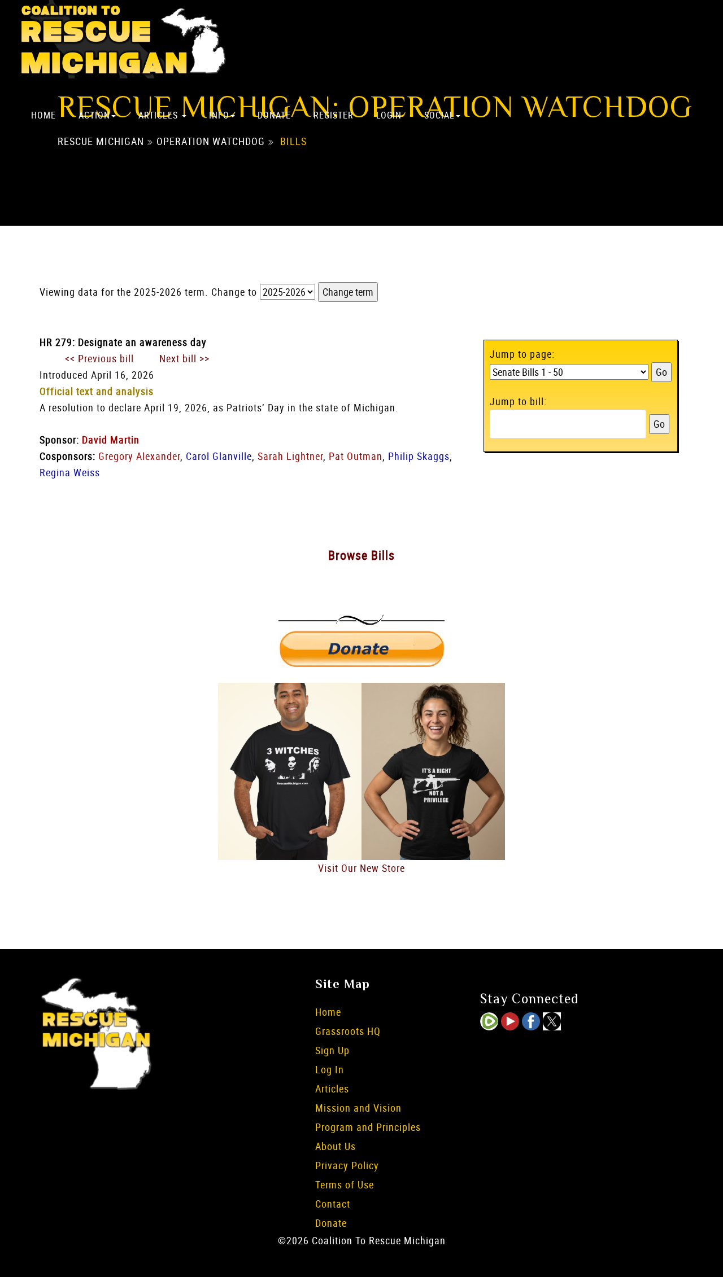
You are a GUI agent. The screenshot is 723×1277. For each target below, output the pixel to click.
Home (43, 115)
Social (439, 115)
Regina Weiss (70, 472)
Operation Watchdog (210, 141)
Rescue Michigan (101, 141)
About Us (335, 1146)
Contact (332, 1203)
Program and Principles (368, 1127)
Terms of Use (344, 1184)
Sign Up (332, 1050)
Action (94, 115)
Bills (293, 141)
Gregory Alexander (139, 456)
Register (333, 115)
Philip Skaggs (419, 456)
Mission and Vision (358, 1107)
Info (219, 115)
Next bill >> (184, 358)
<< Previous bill (99, 358)
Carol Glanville (219, 456)
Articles (159, 115)
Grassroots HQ (348, 1031)
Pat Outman (355, 456)
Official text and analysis (97, 391)
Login (389, 115)
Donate (274, 115)
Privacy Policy (347, 1165)
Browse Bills (361, 555)
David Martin (111, 439)
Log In (329, 1069)
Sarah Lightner (290, 456)
